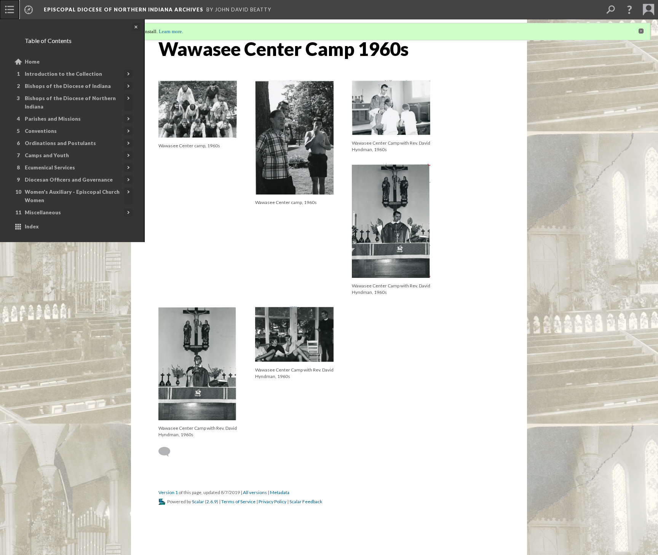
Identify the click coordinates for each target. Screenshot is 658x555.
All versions (255, 492)
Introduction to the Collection (63, 74)
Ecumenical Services (50, 167)
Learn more (170, 31)
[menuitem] (9, 9)
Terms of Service (238, 501)
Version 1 (168, 492)
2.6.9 (211, 501)
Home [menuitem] (32, 62)
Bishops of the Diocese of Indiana (68, 86)
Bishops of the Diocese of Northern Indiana (70, 102)
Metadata (279, 492)
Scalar (198, 501)
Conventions (41, 131)
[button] (629, 9)
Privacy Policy (272, 501)
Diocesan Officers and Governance (69, 180)
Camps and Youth (47, 155)
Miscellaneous (43, 212)
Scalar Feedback (305, 501)
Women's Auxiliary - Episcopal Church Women (72, 196)
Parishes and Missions (53, 119)
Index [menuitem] (32, 226)
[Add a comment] (167, 452)
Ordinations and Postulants (60, 143)
